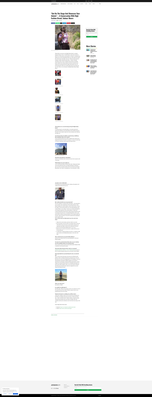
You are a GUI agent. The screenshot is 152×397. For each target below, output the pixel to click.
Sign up (92, 36)
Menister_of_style (66, 249)
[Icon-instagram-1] (54, 388)
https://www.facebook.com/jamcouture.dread (67, 307)
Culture (81, 3)
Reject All (10, 393)
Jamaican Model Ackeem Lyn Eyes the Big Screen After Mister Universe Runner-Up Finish (93, 72)
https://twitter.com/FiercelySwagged (65, 308)
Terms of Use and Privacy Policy (84, 386)
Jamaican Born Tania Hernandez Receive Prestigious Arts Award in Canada (93, 51)
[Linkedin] (56, 388)
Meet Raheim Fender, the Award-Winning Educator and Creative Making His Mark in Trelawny (93, 61)
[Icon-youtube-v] (57, 388)
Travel (90, 3)
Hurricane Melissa (63, 3)
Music (86, 3)
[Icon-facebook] (51, 388)
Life (74, 3)
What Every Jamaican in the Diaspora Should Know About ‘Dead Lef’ (93, 66)
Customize (5, 393)
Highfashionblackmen (58, 249)
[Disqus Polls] (75, 328)
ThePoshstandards (72, 249)
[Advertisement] (65, 9)
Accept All (15, 393)
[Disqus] (74, 349)
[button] (53, 23)
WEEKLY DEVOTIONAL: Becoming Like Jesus (93, 56)
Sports (94, 3)
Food (78, 3)
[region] (10, 391)
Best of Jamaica (70, 3)
